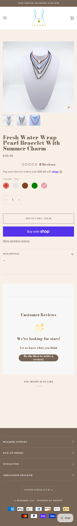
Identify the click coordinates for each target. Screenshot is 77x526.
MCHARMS (22, 500)
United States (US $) (37, 490)
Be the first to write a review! (38, 357)
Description (11, 254)
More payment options (16, 240)
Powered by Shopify (50, 500)
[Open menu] (8, 18)
